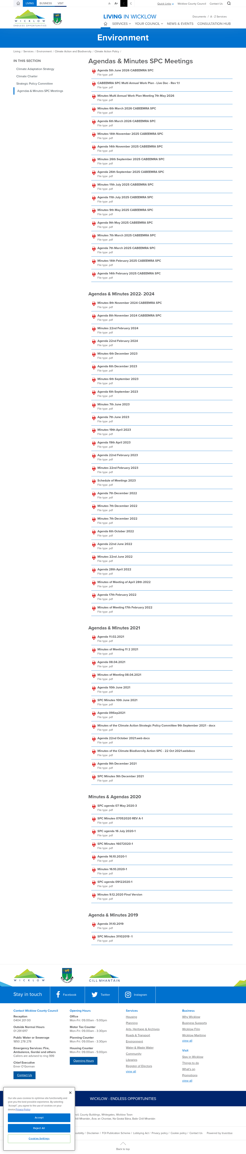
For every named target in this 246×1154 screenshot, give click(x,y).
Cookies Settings (39, 1138)
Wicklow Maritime (194, 1035)
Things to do (190, 1063)
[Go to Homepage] (29, 975)
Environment (134, 1041)
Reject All (39, 1128)
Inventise (227, 1133)
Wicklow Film (191, 1029)
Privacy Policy (23, 1109)
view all (131, 1071)
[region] (39, 1119)
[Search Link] (228, 4)
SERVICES (120, 24)
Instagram (140, 995)
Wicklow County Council (192, 3)
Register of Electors (139, 1066)
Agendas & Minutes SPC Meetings (40, 91)
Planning (132, 1023)
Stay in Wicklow (192, 1057)
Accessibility (76, 1133)
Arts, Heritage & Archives (143, 1029)
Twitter (105, 995)
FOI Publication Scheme (116, 1133)
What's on (188, 1069)
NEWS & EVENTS (180, 24)
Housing (131, 1017)
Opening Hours (83, 1061)
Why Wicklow (191, 1017)
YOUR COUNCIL (147, 24)
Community (133, 1054)
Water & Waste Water (140, 1048)
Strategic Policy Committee (34, 84)
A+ (116, 3)
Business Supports (194, 1023)
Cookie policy (179, 1133)
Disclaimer (93, 1133)
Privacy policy (160, 1133)
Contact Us (216, 3)
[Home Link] (18, 3)
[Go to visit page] (67, 975)
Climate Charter (26, 76)
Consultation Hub (214, 24)
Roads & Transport (138, 1035)
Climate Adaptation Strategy (35, 69)
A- (109, 3)
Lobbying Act (141, 1133)
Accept (39, 1117)
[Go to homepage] (104, 975)
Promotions (189, 1075)
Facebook (69, 995)
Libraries (131, 1060)
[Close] (70, 1092)
